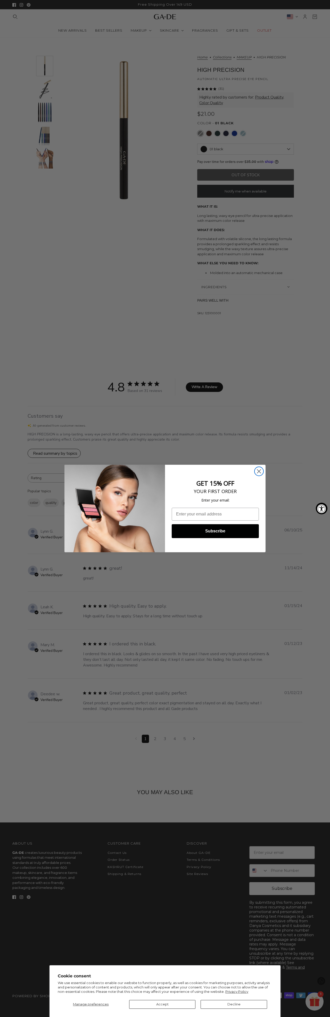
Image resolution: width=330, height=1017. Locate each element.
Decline (234, 1004)
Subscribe (215, 531)
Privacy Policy (236, 991)
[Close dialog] (258, 471)
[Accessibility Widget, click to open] (321, 508)
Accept (162, 1004)
